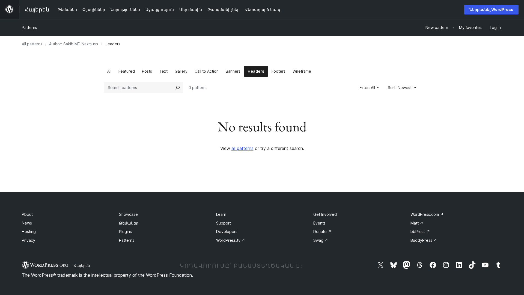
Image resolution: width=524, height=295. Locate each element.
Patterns (29, 27)
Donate (322, 231)
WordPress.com (426, 214)
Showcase (128, 214)
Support (223, 223)
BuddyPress (423, 240)
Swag (320, 240)
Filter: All (367, 87)
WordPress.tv (230, 240)
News (27, 223)
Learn (221, 214)
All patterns (32, 44)
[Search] (177, 87)
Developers (226, 231)
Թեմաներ (128, 223)
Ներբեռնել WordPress (491, 9)
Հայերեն (82, 265)
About (27, 214)
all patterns (242, 148)
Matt (416, 223)
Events (319, 223)
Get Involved (325, 214)
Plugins (125, 231)
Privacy (28, 240)
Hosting (29, 231)
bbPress (420, 231)
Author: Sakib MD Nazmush (73, 44)
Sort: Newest (400, 87)
